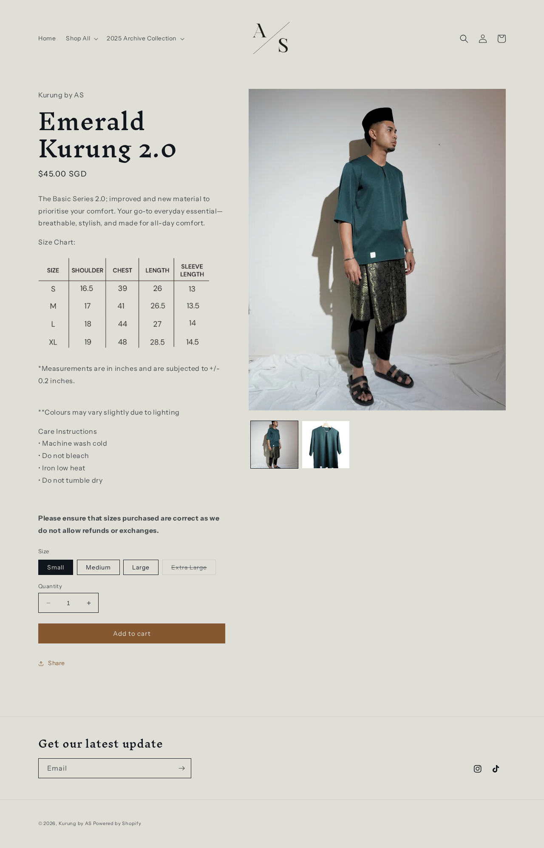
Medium (98, 567)
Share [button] (56, 663)
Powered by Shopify (117, 823)
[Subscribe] (181, 768)
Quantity (50, 586)
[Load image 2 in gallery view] (325, 444)
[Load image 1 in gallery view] (274, 444)
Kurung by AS (75, 823)
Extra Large (193, 569)
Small (55, 567)
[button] (81, 38)
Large (141, 567)
